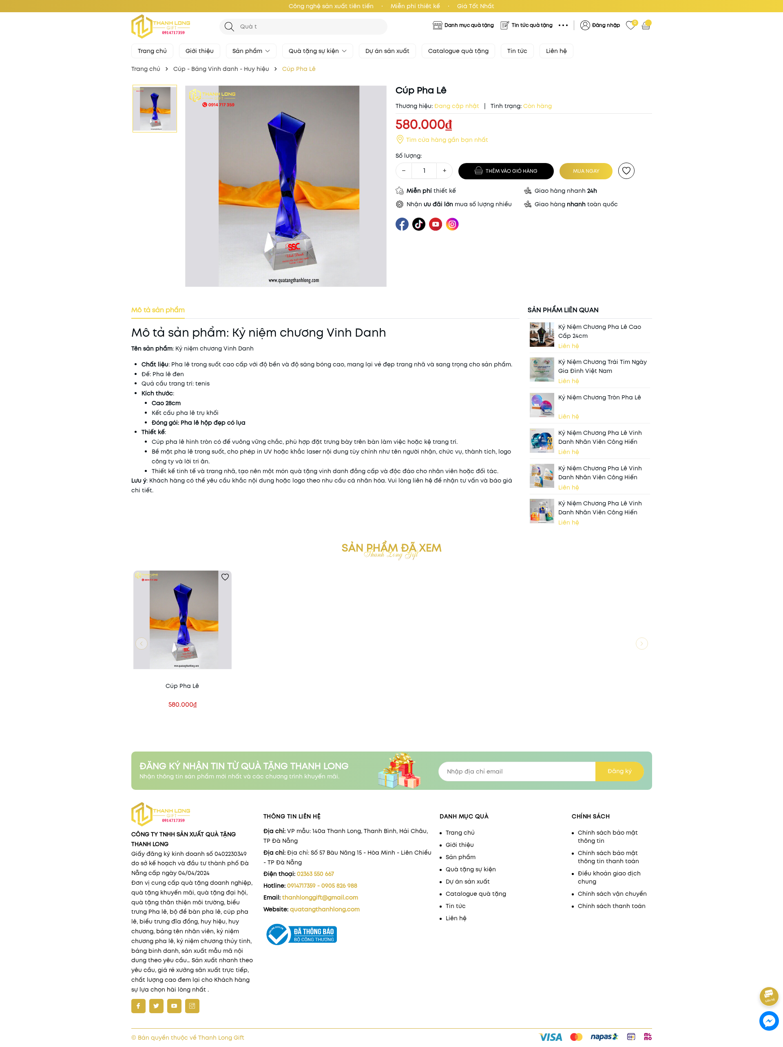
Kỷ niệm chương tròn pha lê (599, 397)
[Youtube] (174, 1006)
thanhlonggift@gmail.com (320, 897)
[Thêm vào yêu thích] (626, 171)
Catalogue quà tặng (458, 51)
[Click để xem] (286, 186)
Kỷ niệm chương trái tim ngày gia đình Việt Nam (602, 366)
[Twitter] (156, 1006)
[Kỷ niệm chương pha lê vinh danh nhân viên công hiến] (542, 440)
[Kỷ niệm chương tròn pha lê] (542, 405)
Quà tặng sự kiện (315, 51)
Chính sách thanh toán (612, 906)
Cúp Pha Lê (182, 686)
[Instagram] (192, 1006)
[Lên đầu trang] (770, 974)
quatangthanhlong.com (325, 909)
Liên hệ (556, 51)
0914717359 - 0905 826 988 (322, 886)
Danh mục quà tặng (469, 25)
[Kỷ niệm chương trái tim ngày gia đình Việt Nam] (542, 369)
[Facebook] (138, 1006)
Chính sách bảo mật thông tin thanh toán (608, 857)
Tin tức (517, 51)
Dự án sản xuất (387, 51)
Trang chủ (152, 51)
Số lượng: (409, 156)
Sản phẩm (248, 51)
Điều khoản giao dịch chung (609, 877)
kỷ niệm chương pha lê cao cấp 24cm (599, 331)
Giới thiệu (200, 51)
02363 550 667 (315, 874)
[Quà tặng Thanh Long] (171, 26)
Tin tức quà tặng (532, 25)
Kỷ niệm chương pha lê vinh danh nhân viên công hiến (600, 437)
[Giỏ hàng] (647, 25)
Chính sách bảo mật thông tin (608, 837)
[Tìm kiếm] (229, 27)
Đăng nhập (606, 25)
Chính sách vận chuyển (612, 894)
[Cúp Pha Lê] (182, 620)
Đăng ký (620, 771)
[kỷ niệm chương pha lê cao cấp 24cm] (542, 334)
